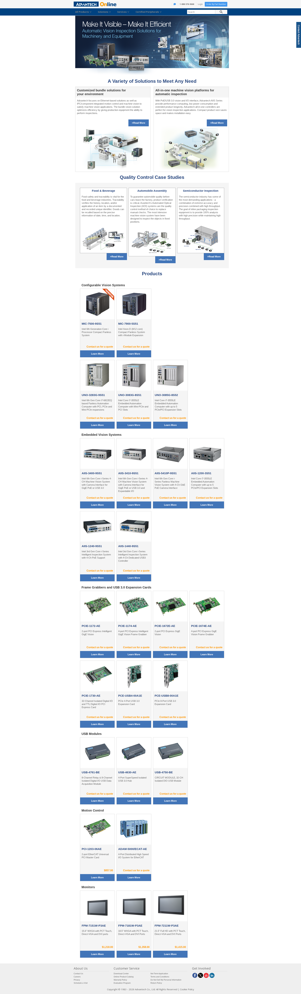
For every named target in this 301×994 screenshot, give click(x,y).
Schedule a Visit (80, 983)
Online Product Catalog (124, 977)
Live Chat (268, 37)
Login (200, 4)
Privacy (77, 980)
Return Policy (156, 983)
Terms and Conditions (159, 977)
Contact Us (78, 974)
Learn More (97, 353)
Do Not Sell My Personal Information (165, 980)
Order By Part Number (216, 4)
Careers (77, 977)
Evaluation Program (122, 983)
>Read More (138, 122)
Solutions (103, 11)
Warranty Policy (120, 980)
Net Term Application (159, 974)
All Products (82, 11)
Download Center (121, 974)
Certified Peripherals (148, 11)
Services (122, 11)
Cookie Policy (187, 989)
